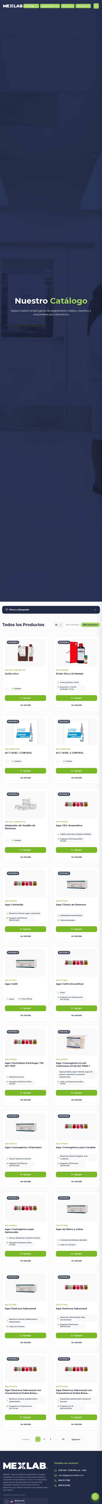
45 (63, 1439)
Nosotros (81, 6)
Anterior (26, 1439)
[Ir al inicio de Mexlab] (25, 1465)
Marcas (66, 6)
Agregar (27, 698)
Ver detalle (25, 705)
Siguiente (75, 1439)
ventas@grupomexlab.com (71, 1475)
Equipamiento (48, 6)
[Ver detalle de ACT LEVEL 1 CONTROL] (25, 749)
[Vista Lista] (60, 625)
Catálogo (30, 6)
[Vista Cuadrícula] (56, 625)
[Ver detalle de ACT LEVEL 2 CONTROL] (76, 749)
